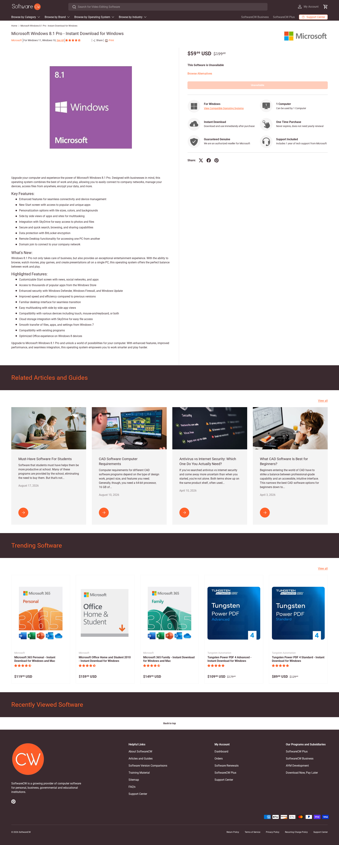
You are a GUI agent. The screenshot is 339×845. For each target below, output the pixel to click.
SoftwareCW (25, 832)
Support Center (138, 794)
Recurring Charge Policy (296, 832)
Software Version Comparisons (148, 765)
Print (111, 40)
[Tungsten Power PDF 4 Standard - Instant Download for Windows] (298, 613)
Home (14, 26)
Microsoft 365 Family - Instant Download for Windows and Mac (169, 659)
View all (323, 400)
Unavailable (257, 85)
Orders (219, 758)
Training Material (139, 772)
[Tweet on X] (201, 160)
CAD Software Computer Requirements (118, 461)
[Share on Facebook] (209, 160)
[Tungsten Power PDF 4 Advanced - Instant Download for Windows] (233, 613)
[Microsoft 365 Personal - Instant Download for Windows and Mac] (40, 613)
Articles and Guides (141, 758)
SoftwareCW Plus (284, 17)
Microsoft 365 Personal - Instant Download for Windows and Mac (34, 659)
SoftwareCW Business (255, 17)
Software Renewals (227, 765)
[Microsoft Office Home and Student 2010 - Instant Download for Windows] (105, 613)
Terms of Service (252, 832)
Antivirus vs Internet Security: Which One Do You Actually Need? (207, 461)
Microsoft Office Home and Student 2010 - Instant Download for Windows (105, 659)
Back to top (169, 723)
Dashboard (221, 751)
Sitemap (134, 779)
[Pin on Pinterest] (216, 160)
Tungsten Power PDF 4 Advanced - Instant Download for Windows (229, 659)
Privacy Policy (272, 832)
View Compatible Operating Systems (224, 108)
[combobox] (167, 7)
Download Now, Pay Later (302, 772)
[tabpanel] (90, 262)
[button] (73, 40)
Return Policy (233, 832)
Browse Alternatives (200, 73)
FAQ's (132, 786)
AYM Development (297, 765)
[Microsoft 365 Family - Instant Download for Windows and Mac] (169, 613)
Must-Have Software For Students (45, 459)
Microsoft (16, 40)
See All (60, 40)
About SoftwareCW (140, 751)
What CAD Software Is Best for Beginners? (284, 461)
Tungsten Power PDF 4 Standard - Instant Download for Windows (298, 659)
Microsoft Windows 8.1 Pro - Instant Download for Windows (48, 26)
